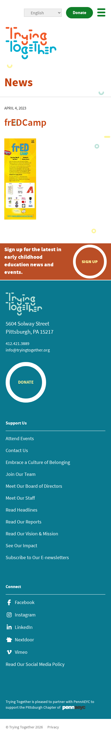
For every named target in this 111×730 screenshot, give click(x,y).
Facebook (24, 602)
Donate (79, 12)
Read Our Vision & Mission (32, 533)
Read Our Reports (23, 522)
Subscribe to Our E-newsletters (37, 557)
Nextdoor (24, 639)
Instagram (25, 614)
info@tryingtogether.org (28, 350)
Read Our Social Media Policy (35, 664)
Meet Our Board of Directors (34, 486)
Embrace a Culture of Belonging (38, 462)
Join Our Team (21, 474)
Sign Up (90, 261)
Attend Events (20, 438)
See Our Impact (21, 545)
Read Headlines (21, 510)
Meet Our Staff (20, 498)
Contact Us (17, 450)
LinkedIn (24, 627)
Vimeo (21, 652)
